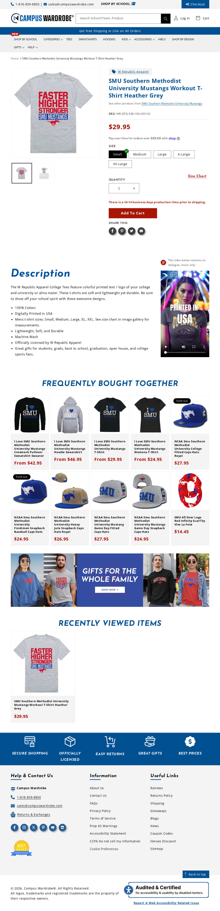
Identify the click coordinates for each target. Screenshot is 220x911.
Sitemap (156, 849)
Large (162, 154)
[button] (51, 39)
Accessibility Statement (108, 833)
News (154, 826)
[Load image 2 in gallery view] (44, 173)
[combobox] (123, 18)
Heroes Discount (163, 841)
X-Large (184, 154)
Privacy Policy (100, 811)
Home (14, 58)
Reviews (156, 788)
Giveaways (158, 811)
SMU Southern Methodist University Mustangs (172, 103)
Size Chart (197, 176)
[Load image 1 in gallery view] (22, 173)
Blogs (154, 818)
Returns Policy (161, 795)
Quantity (117, 179)
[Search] (165, 18)
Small (117, 154)
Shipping (157, 803)
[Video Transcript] (173, 275)
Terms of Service (103, 818)
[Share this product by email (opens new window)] (141, 231)
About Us (97, 788)
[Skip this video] (165, 275)
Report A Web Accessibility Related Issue (166, 903)
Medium (140, 154)
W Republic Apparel (133, 72)
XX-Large (120, 164)
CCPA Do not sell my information (115, 841)
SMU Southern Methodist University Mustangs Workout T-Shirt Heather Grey (72, 58)
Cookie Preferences (104, 849)
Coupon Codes (161, 833)
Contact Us (98, 795)
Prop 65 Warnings (104, 826)
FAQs (94, 803)
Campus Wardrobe (38, 888)
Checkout (198, 4)
